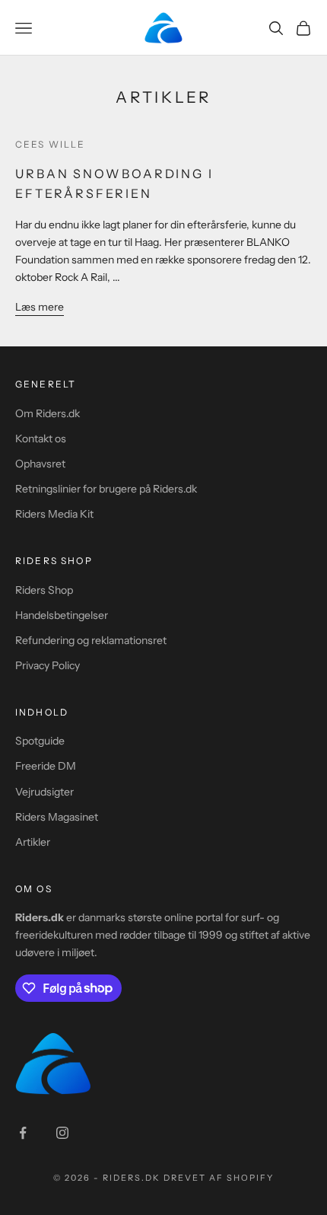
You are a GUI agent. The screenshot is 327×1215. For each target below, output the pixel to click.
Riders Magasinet (56, 817)
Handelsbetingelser (61, 615)
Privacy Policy (47, 665)
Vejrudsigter (44, 792)
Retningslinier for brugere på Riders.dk (106, 489)
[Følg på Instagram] (62, 1132)
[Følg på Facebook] (22, 1132)
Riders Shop (44, 590)
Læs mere (39, 307)
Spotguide (40, 741)
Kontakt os (40, 438)
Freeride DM (45, 766)
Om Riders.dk (47, 413)
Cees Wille (50, 144)
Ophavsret (40, 463)
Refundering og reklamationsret (91, 640)
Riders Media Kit (54, 514)
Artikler (32, 842)
